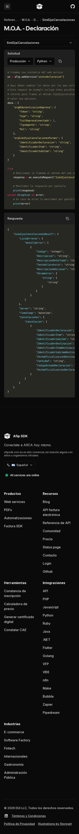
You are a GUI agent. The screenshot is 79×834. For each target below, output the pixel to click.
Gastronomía (13, 764)
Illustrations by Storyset (55, 823)
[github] (72, 6)
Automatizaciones (18, 518)
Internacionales (15, 756)
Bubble (48, 696)
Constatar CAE (15, 630)
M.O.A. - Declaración (30, 19)
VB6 (46, 672)
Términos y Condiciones (29, 816)
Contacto (50, 555)
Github (48, 571)
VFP (46, 664)
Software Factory (17, 740)
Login (47, 563)
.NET (46, 640)
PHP (46, 599)
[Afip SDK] (39, 6)
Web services (14, 502)
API (45, 591)
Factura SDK (13, 526)
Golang (48, 656)
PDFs (8, 510)
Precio (48, 539)
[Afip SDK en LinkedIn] (6, 816)
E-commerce (14, 732)
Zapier (48, 704)
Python (48, 615)
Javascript (51, 607)
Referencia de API (11, 19)
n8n (45, 680)
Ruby (46, 623)
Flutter (47, 648)
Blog (46, 502)
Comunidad (51, 531)
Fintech (9, 748)
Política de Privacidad (19, 823)
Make (47, 688)
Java (46, 631)
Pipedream (51, 713)
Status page (52, 547)
